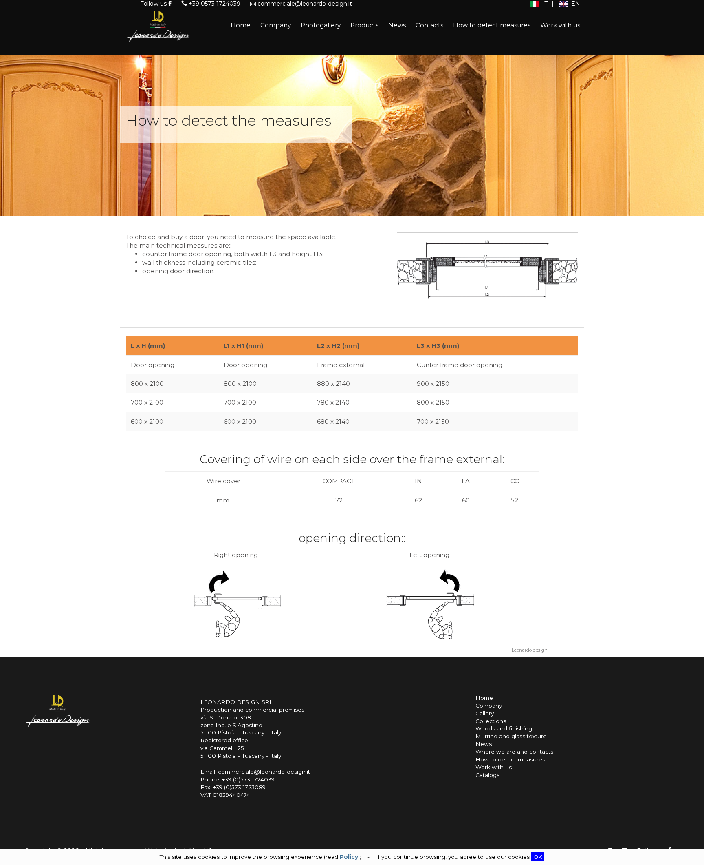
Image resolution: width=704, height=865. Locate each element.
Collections (490, 721)
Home (241, 25)
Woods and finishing (503, 728)
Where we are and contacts (514, 751)
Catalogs (487, 775)
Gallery (484, 713)
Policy (349, 857)
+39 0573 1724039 (213, 3)
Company (275, 25)
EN (575, 3)
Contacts (429, 25)
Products (364, 25)
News (397, 25)
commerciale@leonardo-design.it (304, 3)
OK (537, 857)
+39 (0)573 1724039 (248, 779)
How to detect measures (491, 25)
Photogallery (321, 25)
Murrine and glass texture (511, 736)
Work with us (560, 25)
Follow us (154, 3)
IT (544, 3)
